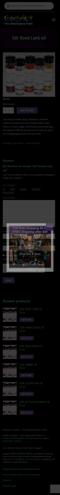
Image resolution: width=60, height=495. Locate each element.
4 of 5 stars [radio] (37, 191)
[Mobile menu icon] (56, 20)
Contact (7, 482)
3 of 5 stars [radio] (24, 191)
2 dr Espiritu (18, 145)
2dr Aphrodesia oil (32, 329)
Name (7, 233)
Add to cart (27, 112)
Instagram (19, 440)
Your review (9, 199)
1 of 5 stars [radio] (5, 191)
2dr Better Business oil (35, 403)
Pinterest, (38, 440)
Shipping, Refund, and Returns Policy (21, 471)
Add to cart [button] (26, 321)
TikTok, (29, 440)
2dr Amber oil (28, 366)
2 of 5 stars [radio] (13, 191)
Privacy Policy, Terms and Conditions (21, 476)
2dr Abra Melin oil (31, 348)
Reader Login (9, 487)
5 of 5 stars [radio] (9, 195)
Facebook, (8, 440)
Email (6, 244)
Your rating (9, 187)
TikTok (24, 461)
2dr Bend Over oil (31, 310)
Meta (33, 461)
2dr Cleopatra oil (31, 385)
